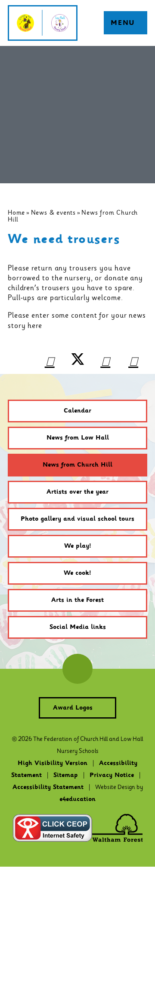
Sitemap (65, 775)
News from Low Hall (77, 438)
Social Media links (78, 627)
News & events (53, 212)
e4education (77, 799)
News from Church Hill (77, 465)
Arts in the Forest (77, 600)
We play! (77, 546)
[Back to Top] (77, 669)
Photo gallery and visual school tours (77, 519)
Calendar (77, 411)
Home (16, 212)
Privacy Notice (112, 775)
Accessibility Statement (48, 787)
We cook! (77, 573)
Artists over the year (77, 492)
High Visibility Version (52, 763)
